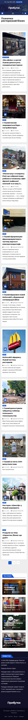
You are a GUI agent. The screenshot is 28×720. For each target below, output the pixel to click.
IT (4, 620)
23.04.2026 (8, 645)
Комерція (6, 585)
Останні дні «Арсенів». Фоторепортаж (11, 589)
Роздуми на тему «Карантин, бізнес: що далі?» (12, 535)
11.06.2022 (7, 467)
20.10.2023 (7, 186)
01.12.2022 (7, 247)
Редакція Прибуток (17, 247)
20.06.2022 (7, 418)
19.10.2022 (7, 365)
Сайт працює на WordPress (9, 710)
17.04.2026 (7, 68)
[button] (22, 13)
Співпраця (21, 716)
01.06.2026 (8, 592)
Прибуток (14, 7)
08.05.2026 (8, 609)
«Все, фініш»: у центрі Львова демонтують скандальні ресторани (12, 62)
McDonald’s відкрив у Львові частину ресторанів (11, 359)
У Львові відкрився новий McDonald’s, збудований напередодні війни (13, 297)
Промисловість (7, 638)
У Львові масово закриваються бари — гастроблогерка (12, 125)
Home (6, 716)
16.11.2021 (7, 510)
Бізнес (4, 170)
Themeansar (14, 712)
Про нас (16, 716)
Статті (11, 585)
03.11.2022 (7, 302)
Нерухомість (6, 57)
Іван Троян (15, 68)
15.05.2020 (7, 540)
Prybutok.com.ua (13, 660)
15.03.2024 (7, 130)
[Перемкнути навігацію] (13, 13)
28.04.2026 (8, 627)
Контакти (10, 716)
